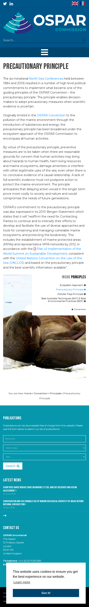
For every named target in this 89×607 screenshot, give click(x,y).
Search (11, 466)
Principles (78, 277)
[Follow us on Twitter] (5, 3)
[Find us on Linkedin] (11, 3)
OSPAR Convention (51, 115)
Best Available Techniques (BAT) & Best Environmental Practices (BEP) (63, 300)
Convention (79, 309)
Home (27, 393)
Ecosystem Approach (72, 285)
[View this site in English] (75, 3)
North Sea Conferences (46, 78)
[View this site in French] (83, 3)
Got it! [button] (46, 593)
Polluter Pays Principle (71, 294)
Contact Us (11, 527)
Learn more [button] (21, 582)
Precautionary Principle (70, 289)
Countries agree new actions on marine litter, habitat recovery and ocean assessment (40, 489)
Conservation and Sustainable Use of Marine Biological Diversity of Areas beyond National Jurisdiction (43, 503)
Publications (12, 418)
